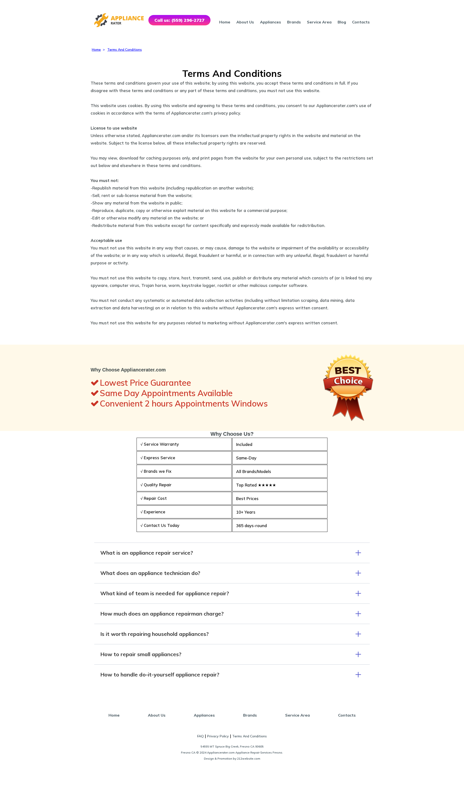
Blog (342, 22)
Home (224, 22)
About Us (245, 22)
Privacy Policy (218, 736)
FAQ (200, 736)
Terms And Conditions (249, 736)
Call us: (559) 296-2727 (179, 20)
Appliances (270, 22)
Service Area (319, 22)
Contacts (361, 22)
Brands (294, 22)
